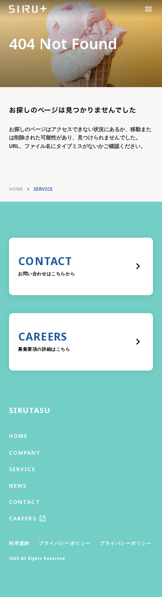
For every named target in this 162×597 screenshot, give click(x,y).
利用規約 (19, 543)
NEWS (18, 485)
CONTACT (24, 501)
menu (148, 9)
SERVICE (22, 469)
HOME (16, 189)
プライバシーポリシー (65, 543)
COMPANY (24, 452)
